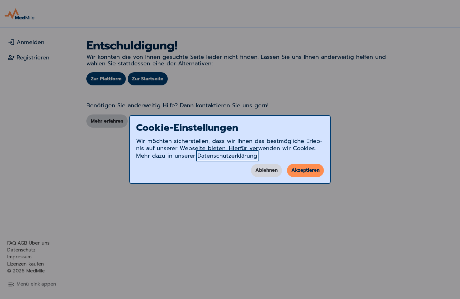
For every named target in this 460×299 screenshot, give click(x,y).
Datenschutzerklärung (227, 155)
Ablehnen (266, 170)
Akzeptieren (305, 170)
